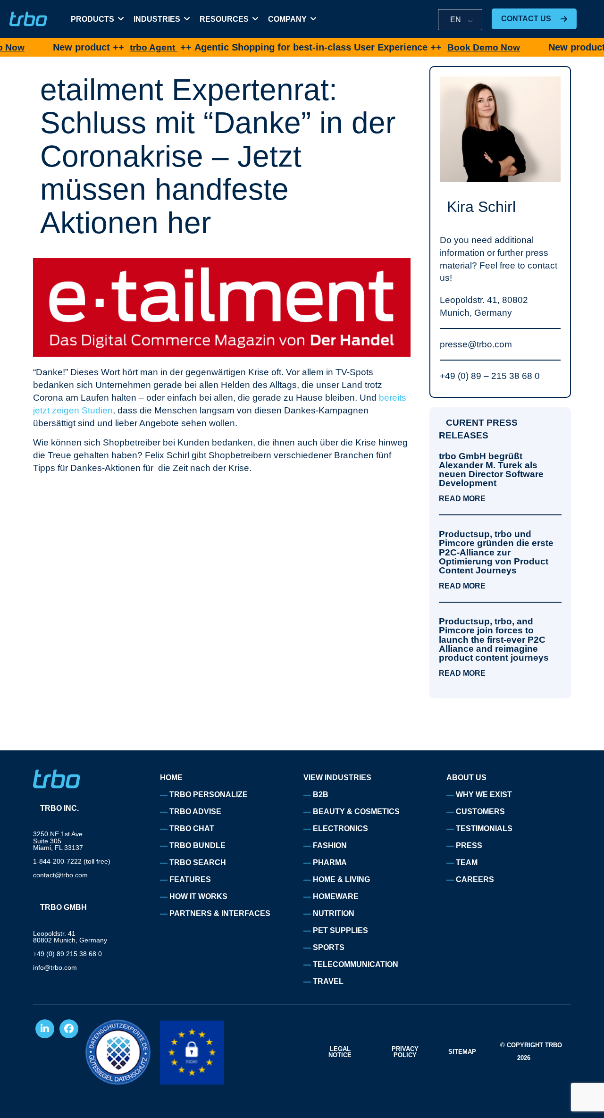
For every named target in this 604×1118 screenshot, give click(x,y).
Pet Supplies (340, 930)
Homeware (336, 896)
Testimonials (484, 828)
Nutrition (333, 913)
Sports (328, 947)
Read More (462, 499)
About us (466, 777)
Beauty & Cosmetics (356, 811)
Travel (328, 981)
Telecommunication (355, 964)
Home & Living (341, 879)
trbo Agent (123, 47)
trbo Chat (191, 828)
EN (455, 20)
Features (190, 879)
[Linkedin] (44, 1028)
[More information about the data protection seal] (118, 1052)
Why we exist (484, 794)
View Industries (337, 777)
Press (469, 845)
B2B (320, 794)
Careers (475, 879)
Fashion (330, 845)
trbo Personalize (208, 794)
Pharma (330, 862)
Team (467, 862)
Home (171, 777)
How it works (198, 896)
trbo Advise (195, 811)
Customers (480, 811)
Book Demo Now (453, 47)
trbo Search (197, 862)
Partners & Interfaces (219, 913)
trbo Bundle (197, 845)
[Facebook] (68, 1028)
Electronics (340, 828)
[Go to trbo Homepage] (28, 19)
